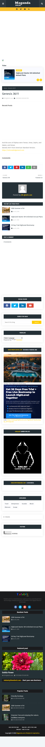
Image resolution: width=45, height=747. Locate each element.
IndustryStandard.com (18, 483)
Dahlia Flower (8, 672)
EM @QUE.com (8, 98)
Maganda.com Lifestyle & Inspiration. (28, 733)
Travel (6, 504)
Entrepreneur (15, 504)
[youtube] (25, 9)
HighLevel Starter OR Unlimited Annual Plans (28, 74)
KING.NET (17, 431)
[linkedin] (29, 9)
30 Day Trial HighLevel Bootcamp (22, 225)
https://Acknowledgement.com (13, 150)
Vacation (24, 504)
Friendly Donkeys (17, 696)
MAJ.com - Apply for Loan (29, 727)
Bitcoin (32, 504)
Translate (19, 340)
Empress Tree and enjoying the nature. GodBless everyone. (25, 716)
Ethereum (7, 507)
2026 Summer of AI (17, 208)
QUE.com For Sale (14, 727)
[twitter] (21, 9)
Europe (15, 507)
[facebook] (17, 9)
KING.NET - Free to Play (22, 729)
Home (5, 88)
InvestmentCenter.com (15, 350)
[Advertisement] (22, 36)
